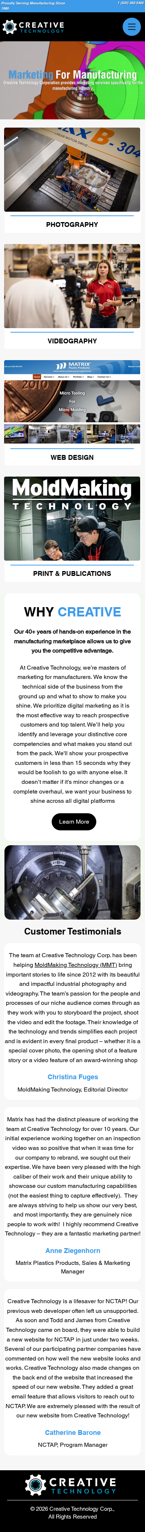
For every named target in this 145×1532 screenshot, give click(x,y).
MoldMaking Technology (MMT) (76, 964)
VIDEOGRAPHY (72, 341)
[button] (83, 117)
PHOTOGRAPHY (72, 224)
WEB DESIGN (72, 457)
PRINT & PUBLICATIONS (72, 573)
